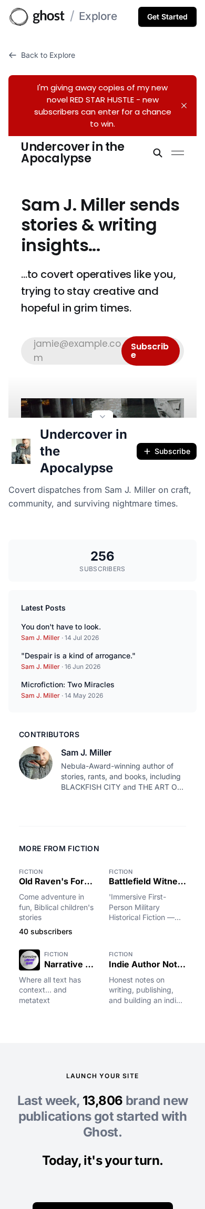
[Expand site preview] (102, 417)
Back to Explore (48, 54)
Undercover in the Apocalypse (83, 451)
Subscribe (172, 451)
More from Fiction (59, 848)
